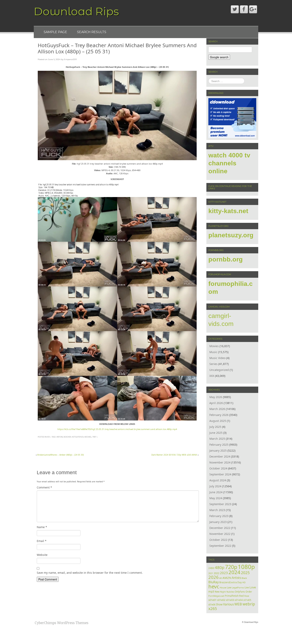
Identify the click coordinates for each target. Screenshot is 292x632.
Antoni (59, 437)
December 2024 (219, 456)
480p (219, 567)
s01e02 (221, 600)
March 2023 (217, 510)
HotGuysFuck (78, 437)
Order (249, 591)
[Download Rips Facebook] (244, 9)
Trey (94, 437)
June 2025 (215, 433)
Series (213, 364)
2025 (245, 572)
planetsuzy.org (230, 235)
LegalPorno (238, 587)
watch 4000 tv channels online (229, 163)
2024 (234, 572)
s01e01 (212, 600)
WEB (238, 604)
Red (241, 596)
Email (41, 541)
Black (244, 577)
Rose (246, 596)
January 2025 (218, 450)
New (217, 591)
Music (213, 352)
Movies (214, 346)
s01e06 (211, 604)
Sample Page (55, 32)
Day (239, 582)
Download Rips (76, 11)
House (223, 587)
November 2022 (219, 534)
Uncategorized (219, 370)
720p (231, 567)
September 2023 (220, 504)
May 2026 (215, 397)
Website (42, 555)
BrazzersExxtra (228, 582)
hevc (213, 586)
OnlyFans (240, 591)
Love (252, 587)
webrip (249, 604)
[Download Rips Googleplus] (253, 9)
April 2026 (216, 403)
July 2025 (215, 427)
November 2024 (219, 462)
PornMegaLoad (216, 595)
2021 (210, 573)
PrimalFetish (232, 595)
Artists (236, 578)
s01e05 (247, 599)
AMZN (226, 578)
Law (229, 587)
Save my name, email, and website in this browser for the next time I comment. (90, 573)
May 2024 (215, 498)
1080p (246, 567)
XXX (48, 437)
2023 (224, 573)
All (220, 577)
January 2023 (218, 522)
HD (244, 582)
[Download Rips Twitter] (235, 9)
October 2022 (218, 540)
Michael (88, 437)
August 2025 (217, 421)
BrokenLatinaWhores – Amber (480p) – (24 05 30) (60, 454)
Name (42, 527)
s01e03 (230, 600)
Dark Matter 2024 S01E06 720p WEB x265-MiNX (174, 454)
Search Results (91, 32)
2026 (213, 577)
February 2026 (218, 415)
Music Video (217, 358)
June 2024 (215, 492)
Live (247, 587)
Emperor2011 (70, 59)
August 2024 (217, 480)
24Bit (211, 568)
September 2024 (220, 474)
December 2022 (219, 528)
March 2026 (217, 409)
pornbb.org (225, 259)
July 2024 (215, 486)
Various (228, 604)
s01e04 (239, 599)
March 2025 (217, 438)
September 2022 (220, 546)
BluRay (213, 582)
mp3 (211, 591)
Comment (44, 487)
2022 (216, 573)
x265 (212, 608)
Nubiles (230, 591)
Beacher (67, 437)
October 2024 (218, 468)
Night (223, 591)
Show (219, 604)
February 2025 (218, 444)
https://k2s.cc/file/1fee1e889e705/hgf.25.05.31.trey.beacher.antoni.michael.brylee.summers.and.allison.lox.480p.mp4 (117, 429)
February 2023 (218, 516)
